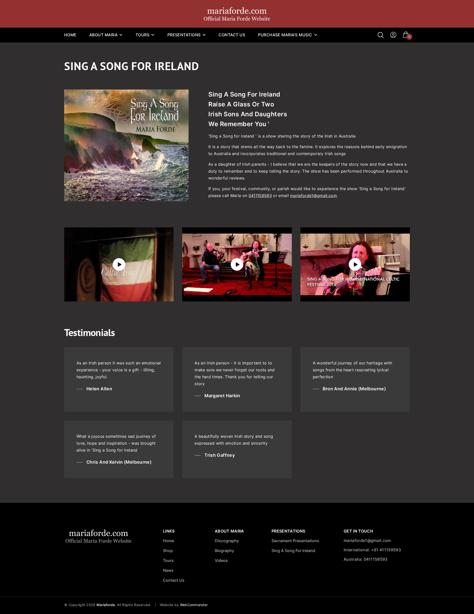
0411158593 (260, 195)
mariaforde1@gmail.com (313, 195)
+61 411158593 (386, 549)
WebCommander (194, 605)
